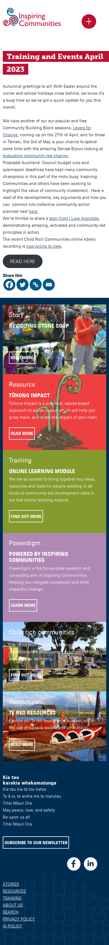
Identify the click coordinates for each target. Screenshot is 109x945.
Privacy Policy (19, 919)
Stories (11, 884)
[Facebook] (9, 285)
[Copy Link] (36, 285)
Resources (14, 891)
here (33, 211)
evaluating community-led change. (36, 155)
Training (12, 898)
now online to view (43, 246)
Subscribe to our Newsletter (35, 842)
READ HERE (22, 261)
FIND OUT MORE (26, 516)
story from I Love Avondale (74, 218)
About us (13, 905)
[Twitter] (22, 285)
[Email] (49, 285)
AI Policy (12, 926)
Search (10, 912)
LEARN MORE (23, 605)
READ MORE (22, 357)
